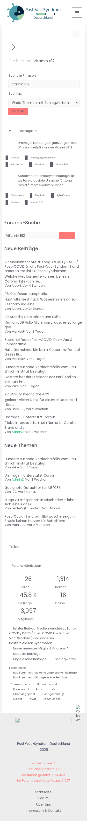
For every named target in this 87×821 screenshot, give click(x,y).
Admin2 (18, 431)
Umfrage (15, 157)
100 (14, 491)
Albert (16, 285)
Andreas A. (60, 648)
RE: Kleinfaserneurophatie (26, 293)
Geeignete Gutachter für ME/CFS (32, 487)
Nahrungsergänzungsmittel (43, 157)
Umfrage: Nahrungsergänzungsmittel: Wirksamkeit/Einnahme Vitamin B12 (47, 145)
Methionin (40, 195)
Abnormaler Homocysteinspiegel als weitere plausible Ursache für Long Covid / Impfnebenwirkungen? (46, 180)
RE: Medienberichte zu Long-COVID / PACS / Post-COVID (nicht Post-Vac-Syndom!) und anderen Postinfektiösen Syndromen (42, 266)
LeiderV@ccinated (26, 508)
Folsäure (15, 202)
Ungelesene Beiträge (30, 659)
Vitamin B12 (62, 164)
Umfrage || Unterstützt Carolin (30, 417)
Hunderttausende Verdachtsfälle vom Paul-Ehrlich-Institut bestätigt (42, 369)
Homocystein (17, 195)
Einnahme (39, 164)
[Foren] (8, 47)
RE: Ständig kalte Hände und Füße (33, 316)
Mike (15, 386)
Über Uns (43, 804)
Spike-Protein (63, 195)
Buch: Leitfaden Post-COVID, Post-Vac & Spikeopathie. (39, 342)
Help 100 (18, 409)
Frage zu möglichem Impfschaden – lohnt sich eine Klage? (40, 502)
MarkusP (18, 331)
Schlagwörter (65, 659)
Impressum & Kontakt (43, 810)
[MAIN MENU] (77, 13)
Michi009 (18, 524)
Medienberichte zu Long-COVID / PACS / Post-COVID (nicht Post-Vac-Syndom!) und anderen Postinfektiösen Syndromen (42, 635)
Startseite (43, 792)
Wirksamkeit (17, 164)
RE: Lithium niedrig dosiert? (27, 394)
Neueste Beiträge (27, 653)
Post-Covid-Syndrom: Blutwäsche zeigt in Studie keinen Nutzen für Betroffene (40, 518)
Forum (43, 798)
